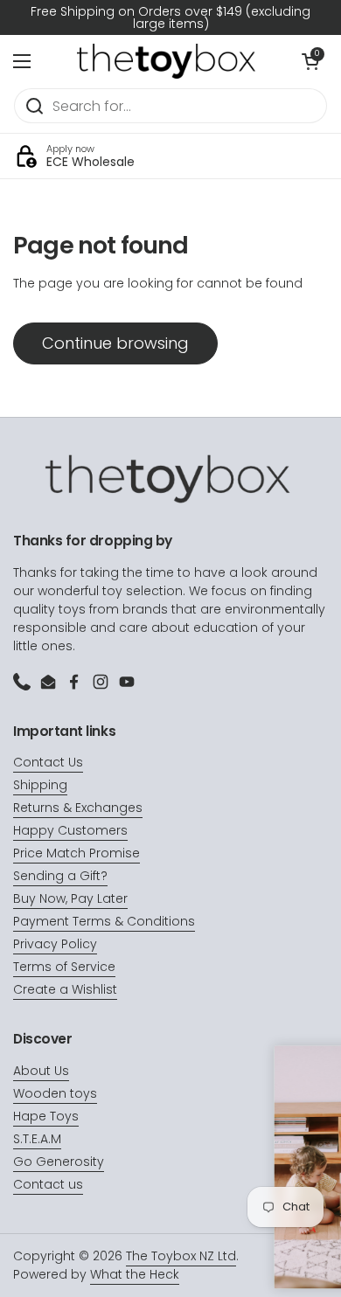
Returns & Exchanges (78, 807)
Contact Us (48, 762)
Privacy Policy (55, 944)
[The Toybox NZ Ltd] (166, 61)
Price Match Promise (76, 853)
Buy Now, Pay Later (70, 898)
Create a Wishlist (65, 989)
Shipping (40, 785)
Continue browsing (115, 343)
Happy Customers (70, 830)
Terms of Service (64, 966)
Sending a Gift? (60, 875)
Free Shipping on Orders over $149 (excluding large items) (170, 17)
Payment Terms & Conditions (104, 921)
